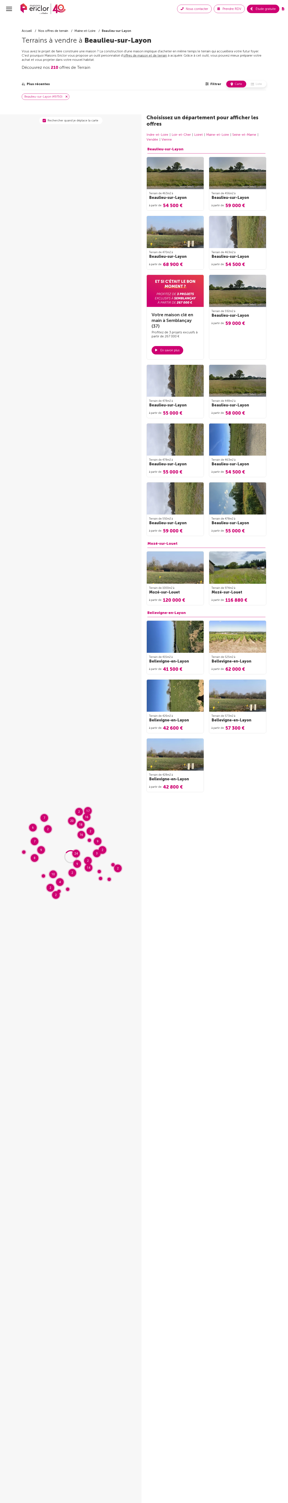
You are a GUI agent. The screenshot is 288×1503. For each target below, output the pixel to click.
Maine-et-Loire (217, 135)
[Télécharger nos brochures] (283, 8)
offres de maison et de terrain (145, 55)
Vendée (152, 139)
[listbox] (36, 84)
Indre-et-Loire (157, 135)
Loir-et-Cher (181, 135)
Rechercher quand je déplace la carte (73, 120)
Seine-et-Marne (244, 135)
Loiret (198, 135)
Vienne (166, 139)
